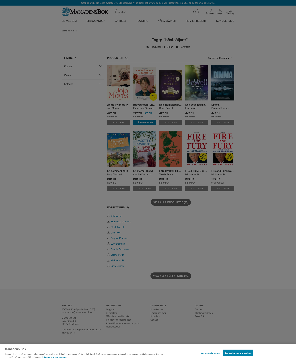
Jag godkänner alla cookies (238, 352)
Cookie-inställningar (210, 352)
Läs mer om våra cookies (54, 356)
